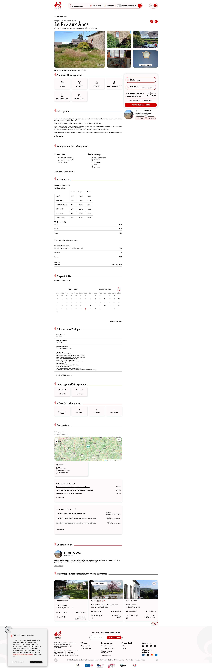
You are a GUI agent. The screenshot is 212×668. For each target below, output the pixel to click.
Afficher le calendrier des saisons (65, 240)
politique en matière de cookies (23, 654)
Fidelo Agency (157, 660)
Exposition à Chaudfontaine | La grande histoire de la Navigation (76, 523)
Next (84, 591)
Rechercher (140, 6)
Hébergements (62, 16)
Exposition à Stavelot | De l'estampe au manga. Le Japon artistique (76, 518)
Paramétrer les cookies (18, 662)
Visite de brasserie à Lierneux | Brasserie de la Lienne (73, 487)
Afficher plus (58, 136)
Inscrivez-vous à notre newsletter (106, 632)
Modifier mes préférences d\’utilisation (56, 660)
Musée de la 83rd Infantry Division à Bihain (69, 493)
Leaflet (105, 460)
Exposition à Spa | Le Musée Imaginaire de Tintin (71, 513)
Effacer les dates (116, 321)
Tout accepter (36, 662)
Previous (153, 623)
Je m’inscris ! (114, 638)
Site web (151, 118)
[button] (88, 447)
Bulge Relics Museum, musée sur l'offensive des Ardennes (74, 490)
